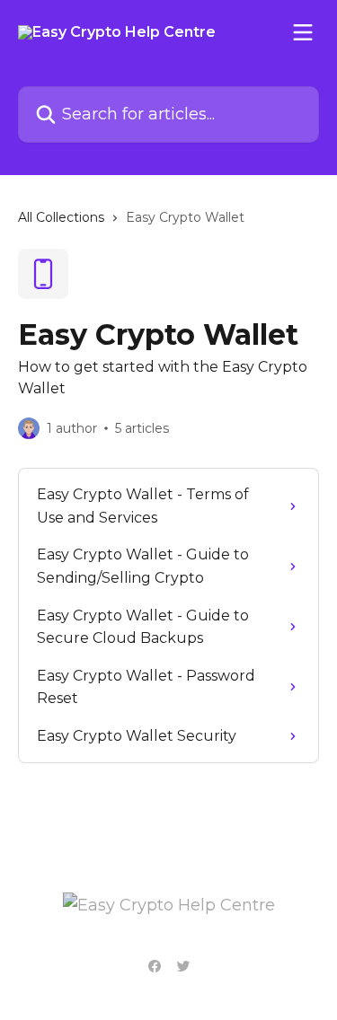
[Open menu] (303, 32)
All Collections (61, 217)
